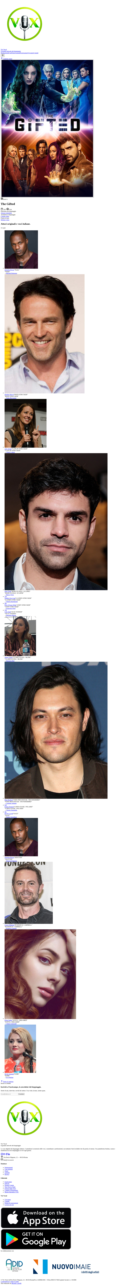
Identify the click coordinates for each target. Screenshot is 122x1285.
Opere (13, 53)
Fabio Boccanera (11, 398)
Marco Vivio (10, 595)
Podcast (7, 1183)
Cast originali (9, 1169)
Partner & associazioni (11, 1203)
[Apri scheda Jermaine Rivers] (21, 268)
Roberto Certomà (11, 928)
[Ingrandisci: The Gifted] (47, 129)
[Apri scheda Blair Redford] (56, 798)
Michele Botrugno (11, 273)
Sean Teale (8, 591)
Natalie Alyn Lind (10, 598)
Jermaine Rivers (9, 270)
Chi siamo (30, 53)
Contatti (36, 53)
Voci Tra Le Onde (10, 1187)
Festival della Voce (10, 1188)
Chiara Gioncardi (11, 1023)
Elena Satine (8, 1020)
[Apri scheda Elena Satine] (40, 1018)
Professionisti (5, 53)
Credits (16, 1281)
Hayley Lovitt (9, 813)
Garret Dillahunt (9, 925)
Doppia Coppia (9, 1185)
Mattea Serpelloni (11, 817)
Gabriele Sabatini (11, 803)
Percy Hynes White (10, 605)
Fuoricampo (23, 53)
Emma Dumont (9, 807)
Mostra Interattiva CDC (12, 1192)
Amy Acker (8, 449)
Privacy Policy (10, 1281)
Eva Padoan (9, 1077)
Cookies (3, 1281)
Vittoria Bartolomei (12, 601)
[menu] (3, 55)
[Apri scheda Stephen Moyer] (45, 393)
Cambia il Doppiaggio (11, 1190)
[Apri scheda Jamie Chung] (20, 655)
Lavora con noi (9, 1205)
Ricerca (7, 1174)
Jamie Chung (8, 657)
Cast (10, 53)
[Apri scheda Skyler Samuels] (20, 1072)
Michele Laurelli (16, 1283)
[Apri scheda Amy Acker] (26, 447)
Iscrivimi (21, 1094)
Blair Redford (9, 800)
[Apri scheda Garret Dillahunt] (29, 923)
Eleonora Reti (10, 661)
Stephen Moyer (9, 394)
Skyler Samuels (9, 1074)
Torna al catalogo (8, 1081)
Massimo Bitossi (11, 615)
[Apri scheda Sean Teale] (56, 589)
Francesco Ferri (10, 608)
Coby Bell (8, 612)
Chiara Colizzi (10, 452)
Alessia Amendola (11, 810)
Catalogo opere (7, 59)
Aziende (17, 53)
